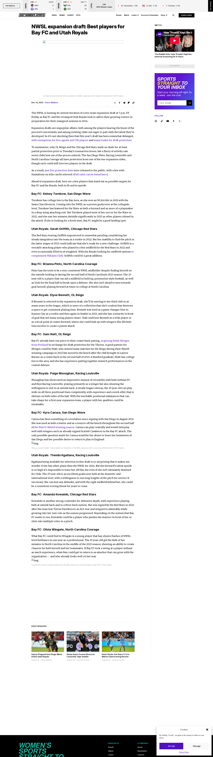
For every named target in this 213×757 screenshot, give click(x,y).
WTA (78, 15)
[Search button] (173, 15)
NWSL (54, 15)
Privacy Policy (184, 752)
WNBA (62, 15)
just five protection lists (59, 170)
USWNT (70, 15)
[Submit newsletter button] (189, 102)
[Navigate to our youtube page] (167, 121)
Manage (197, 746)
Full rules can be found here (90, 174)
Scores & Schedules (149, 15)
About (140, 747)
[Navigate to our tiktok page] (162, 121)
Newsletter (142, 751)
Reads (119, 15)
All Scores (210, 5)
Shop (163, 15)
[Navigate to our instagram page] (156, 121)
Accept (171, 746)
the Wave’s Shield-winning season (54, 427)
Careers (141, 755)
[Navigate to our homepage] (32, 15)
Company (143, 743)
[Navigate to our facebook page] (173, 121)
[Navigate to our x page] (179, 121)
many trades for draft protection (113, 140)
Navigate (113, 743)
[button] (207, 729)
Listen (134, 15)
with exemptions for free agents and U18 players (59, 140)
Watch (126, 15)
